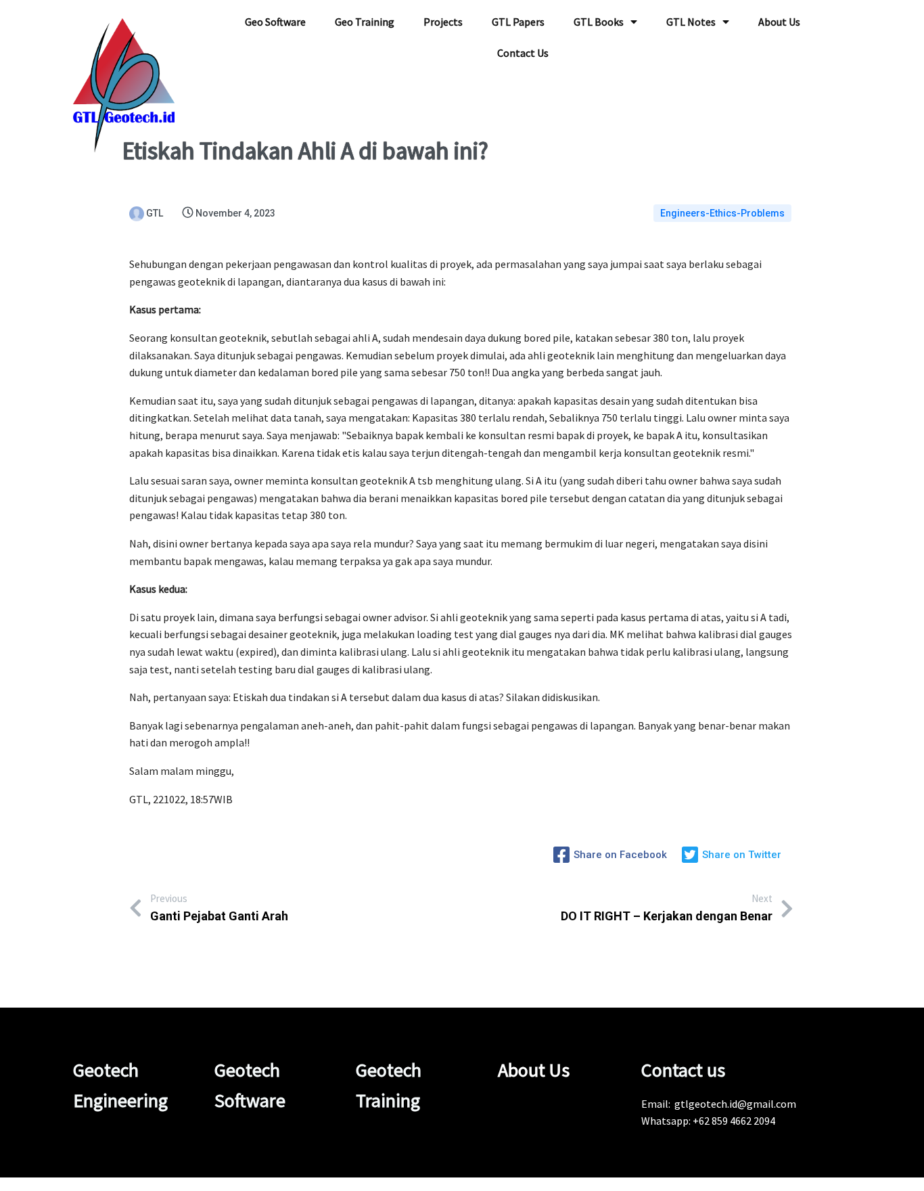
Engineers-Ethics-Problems (722, 213)
